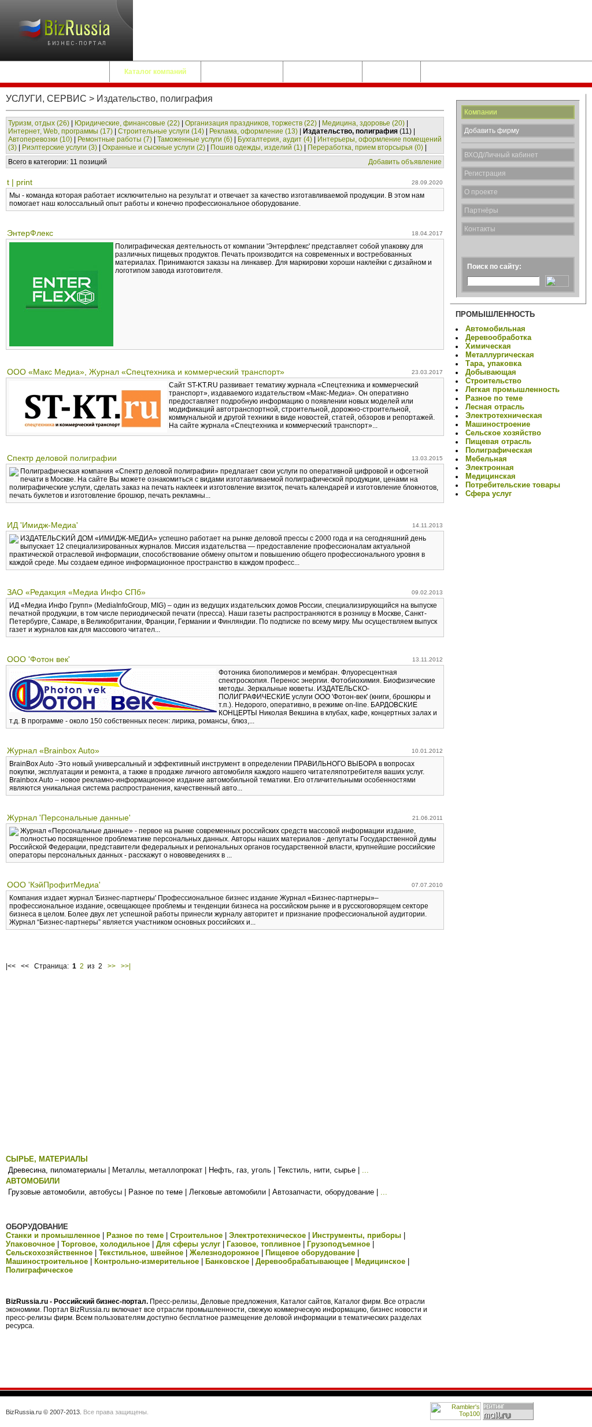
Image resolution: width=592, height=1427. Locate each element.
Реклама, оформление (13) (253, 131)
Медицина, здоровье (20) (363, 123)
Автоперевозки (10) (40, 139)
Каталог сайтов (242, 72)
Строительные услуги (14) (161, 131)
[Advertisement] (225, 1065)
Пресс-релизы (322, 72)
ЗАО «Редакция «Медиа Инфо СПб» (76, 592)
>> (112, 966)
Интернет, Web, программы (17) (60, 131)
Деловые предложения (54, 72)
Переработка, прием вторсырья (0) (365, 147)
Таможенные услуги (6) (194, 139)
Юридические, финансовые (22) (127, 123)
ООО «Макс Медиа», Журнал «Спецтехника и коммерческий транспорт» (145, 371)
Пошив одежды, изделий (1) (256, 147)
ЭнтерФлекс (30, 233)
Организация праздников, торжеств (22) (251, 123)
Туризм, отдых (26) (38, 123)
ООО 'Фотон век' (38, 659)
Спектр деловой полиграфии (62, 458)
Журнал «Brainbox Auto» (53, 750)
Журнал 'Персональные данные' (69, 817)
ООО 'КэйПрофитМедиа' (54, 884)
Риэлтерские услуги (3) (59, 147)
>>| (126, 966)
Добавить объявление (405, 162)
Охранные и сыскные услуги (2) (153, 147)
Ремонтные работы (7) (114, 139)
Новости (391, 72)
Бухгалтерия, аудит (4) (275, 139)
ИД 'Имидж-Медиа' (42, 525)
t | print (19, 182)
